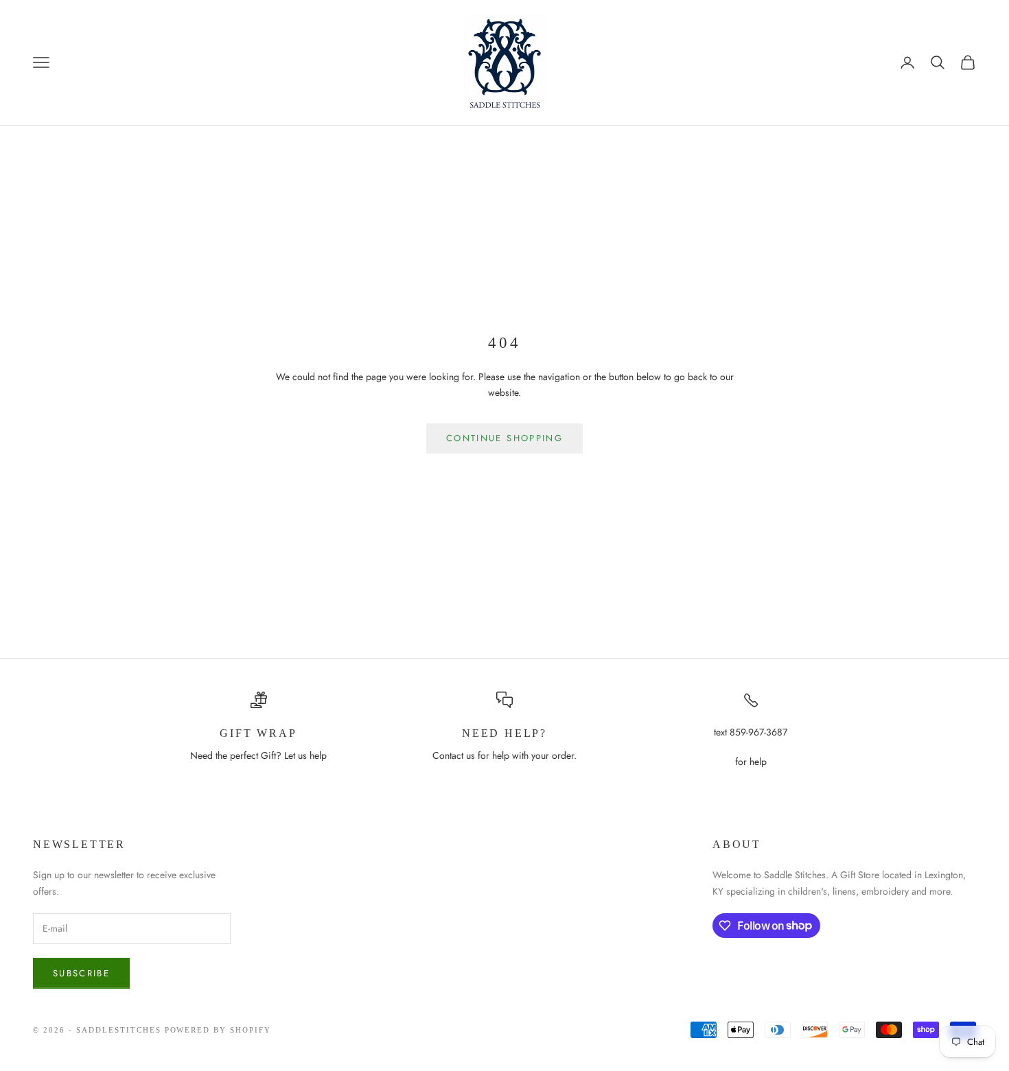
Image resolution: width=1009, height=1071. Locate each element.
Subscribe (81, 973)
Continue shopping (504, 438)
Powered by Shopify (218, 1030)
